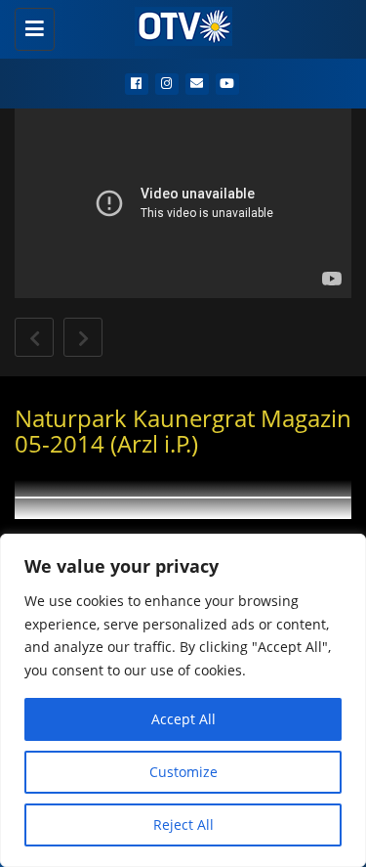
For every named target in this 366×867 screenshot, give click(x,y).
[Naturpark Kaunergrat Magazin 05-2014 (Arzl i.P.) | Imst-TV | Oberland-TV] (178, 24)
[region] (183, 700)
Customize (183, 771)
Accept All (183, 719)
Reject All (183, 824)
